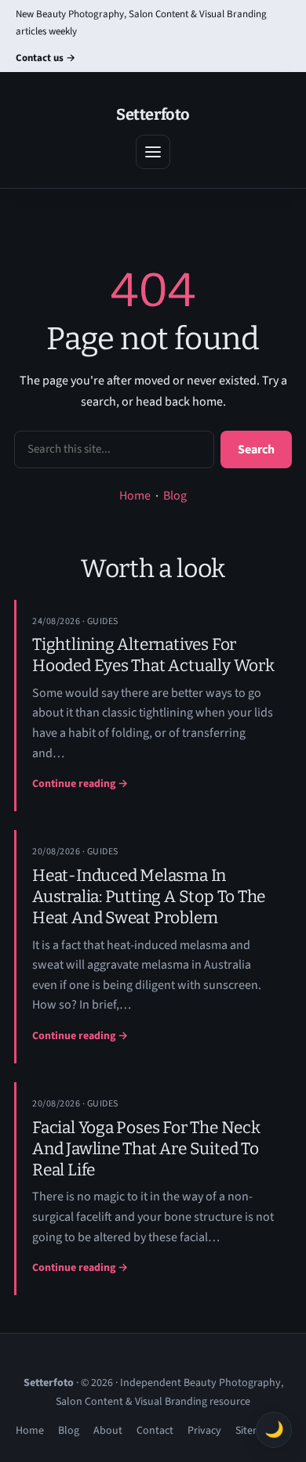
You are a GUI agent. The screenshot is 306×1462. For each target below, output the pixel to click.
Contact (155, 1431)
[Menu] (153, 152)
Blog (175, 495)
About (107, 1431)
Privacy (204, 1431)
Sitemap (254, 1431)
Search (256, 449)
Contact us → (45, 58)
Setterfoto (153, 114)
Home (135, 495)
